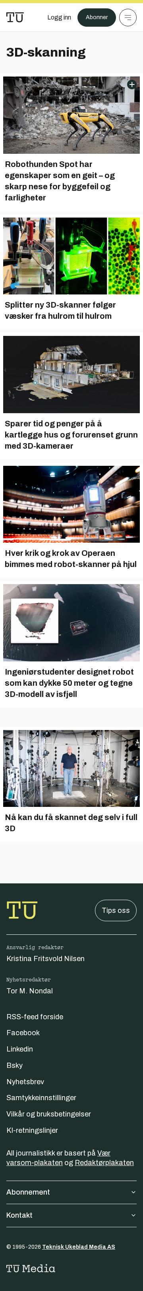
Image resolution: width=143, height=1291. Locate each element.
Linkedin (19, 1049)
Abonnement (28, 1192)
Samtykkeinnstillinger (41, 1098)
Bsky (14, 1065)
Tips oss (116, 910)
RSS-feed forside (34, 1017)
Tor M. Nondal (29, 991)
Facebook (23, 1033)
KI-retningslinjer (32, 1130)
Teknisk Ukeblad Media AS (78, 1247)
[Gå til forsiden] (15, 17)
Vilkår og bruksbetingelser (48, 1114)
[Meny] (128, 17)
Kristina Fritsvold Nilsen (45, 959)
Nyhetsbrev (25, 1082)
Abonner (97, 17)
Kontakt (19, 1215)
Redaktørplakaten (104, 1163)
